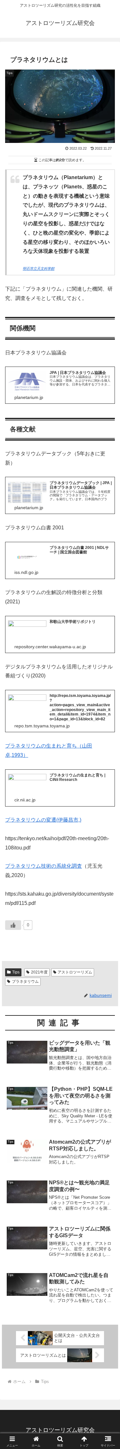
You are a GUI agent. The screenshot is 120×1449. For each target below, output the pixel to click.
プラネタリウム (25, 981)
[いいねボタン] (13, 925)
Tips (16, 972)
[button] (107, 1024)
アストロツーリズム (75, 972)
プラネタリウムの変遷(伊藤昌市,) (43, 820)
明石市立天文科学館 (38, 268)
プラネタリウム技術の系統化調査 (43, 866)
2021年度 (39, 972)
